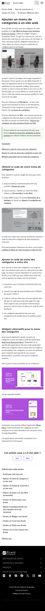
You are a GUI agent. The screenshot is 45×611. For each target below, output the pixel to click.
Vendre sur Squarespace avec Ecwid (14, 501)
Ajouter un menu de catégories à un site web (15, 480)
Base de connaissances (24, 9)
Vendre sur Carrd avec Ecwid (14, 521)
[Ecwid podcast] (11, 576)
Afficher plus (7, 538)
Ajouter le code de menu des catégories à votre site (22, 153)
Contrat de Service (21, 590)
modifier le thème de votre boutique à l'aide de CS (21, 250)
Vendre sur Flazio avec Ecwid (14, 525)
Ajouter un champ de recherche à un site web (16, 487)
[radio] (17, 458)
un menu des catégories (20, 110)
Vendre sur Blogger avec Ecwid (15, 516)
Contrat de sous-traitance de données (21, 587)
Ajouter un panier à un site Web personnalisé (15, 494)
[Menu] (42, 2)
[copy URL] (16, 170)
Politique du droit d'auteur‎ (21, 593)
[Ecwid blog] (5, 576)
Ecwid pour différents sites (28, 13)
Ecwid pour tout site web (13, 474)
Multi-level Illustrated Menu (13, 342)
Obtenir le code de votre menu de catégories (19, 149)
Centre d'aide (7, 9)
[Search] (37, 3)
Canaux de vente (8, 13)
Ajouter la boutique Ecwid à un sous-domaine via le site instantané (15, 509)
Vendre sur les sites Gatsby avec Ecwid (15, 531)
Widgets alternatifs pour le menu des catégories (20, 157)
